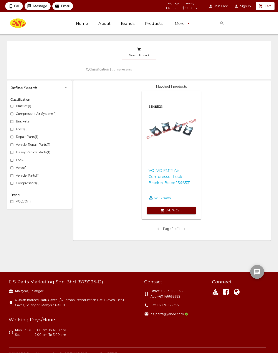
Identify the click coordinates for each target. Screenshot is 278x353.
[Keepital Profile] (215, 292)
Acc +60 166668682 (165, 296)
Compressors (162, 197)
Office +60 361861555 (166, 291)
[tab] (139, 52)
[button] (39, 87)
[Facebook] (226, 292)
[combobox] (139, 69)
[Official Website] (237, 292)
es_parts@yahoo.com (167, 314)
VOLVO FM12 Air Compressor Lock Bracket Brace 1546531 (169, 176)
